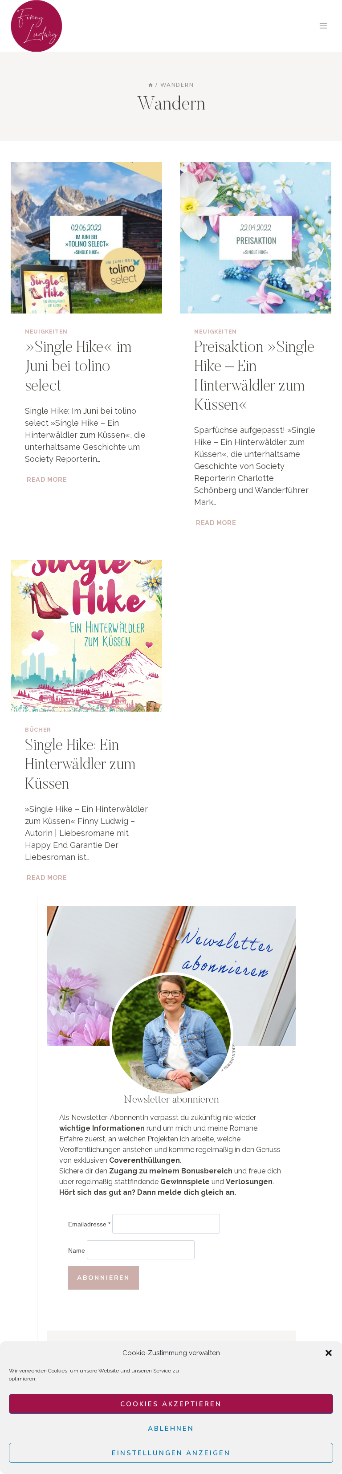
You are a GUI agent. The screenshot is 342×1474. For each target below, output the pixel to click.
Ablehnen (171, 1428)
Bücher (38, 729)
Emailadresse (89, 1224)
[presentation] (86, 238)
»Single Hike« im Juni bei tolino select (78, 367)
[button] (328, 1352)
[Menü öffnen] (323, 26)
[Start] (150, 85)
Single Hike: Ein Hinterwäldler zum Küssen (80, 765)
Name (76, 1250)
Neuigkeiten (46, 331)
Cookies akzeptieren (171, 1404)
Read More (48, 479)
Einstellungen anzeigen (171, 1453)
